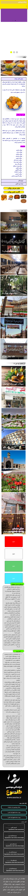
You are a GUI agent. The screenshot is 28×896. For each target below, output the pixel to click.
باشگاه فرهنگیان (22, 2)
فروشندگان (20, 181)
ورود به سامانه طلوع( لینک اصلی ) (14, 812)
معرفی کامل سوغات (18, 79)
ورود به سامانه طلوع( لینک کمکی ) (14, 817)
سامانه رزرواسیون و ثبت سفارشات (14, 807)
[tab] (13, 78)
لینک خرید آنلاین (19, 184)
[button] (26, 6)
